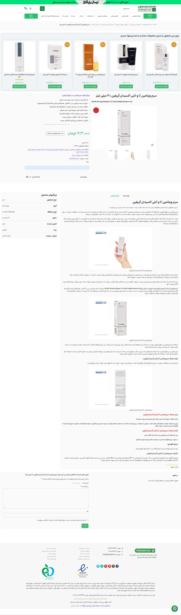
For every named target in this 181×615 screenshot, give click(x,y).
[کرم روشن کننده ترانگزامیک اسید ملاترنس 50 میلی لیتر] (19, 57)
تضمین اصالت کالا (84, 554)
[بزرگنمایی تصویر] (152, 145)
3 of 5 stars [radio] (76, 483)
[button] (162, 86)
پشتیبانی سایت (105, 606)
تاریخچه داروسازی (51, 556)
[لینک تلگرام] (27, 177)
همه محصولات (147, 25)
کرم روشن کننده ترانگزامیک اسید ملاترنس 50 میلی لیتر (19, 75)
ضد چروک (80, 155)
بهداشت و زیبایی (135, 25)
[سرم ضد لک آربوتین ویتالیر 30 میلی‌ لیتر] (55, 57)
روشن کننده (95, 25)
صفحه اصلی (150, 16)
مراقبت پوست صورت (121, 25)
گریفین (84, 142)
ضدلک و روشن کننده (107, 25)
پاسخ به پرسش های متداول (49, 551)
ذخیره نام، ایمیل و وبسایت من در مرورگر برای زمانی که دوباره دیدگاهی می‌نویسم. (61, 520)
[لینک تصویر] (82, 571)
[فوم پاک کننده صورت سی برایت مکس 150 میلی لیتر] (161, 57)
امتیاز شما (85, 483)
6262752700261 (74, 159)
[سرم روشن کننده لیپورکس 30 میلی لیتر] (126, 57)
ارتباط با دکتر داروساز (84, 548)
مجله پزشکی (31, 16)
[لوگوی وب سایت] (146, 8)
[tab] (126, 196)
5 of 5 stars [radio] (73, 483)
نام (87, 511)
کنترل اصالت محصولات (83, 559)
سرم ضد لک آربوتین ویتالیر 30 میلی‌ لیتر (55, 74)
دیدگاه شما (84, 486)
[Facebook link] (117, 566)
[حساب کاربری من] (30, 8)
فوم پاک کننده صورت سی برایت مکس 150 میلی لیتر (161, 74)
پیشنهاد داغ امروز (58, 149)
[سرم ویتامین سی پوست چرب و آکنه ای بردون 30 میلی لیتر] (90, 57)
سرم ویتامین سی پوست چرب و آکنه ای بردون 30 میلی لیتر (90, 75)
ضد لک (43, 149)
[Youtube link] (109, 566)
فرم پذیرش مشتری (51, 548)
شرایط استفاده (52, 554)
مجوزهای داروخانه (84, 551)
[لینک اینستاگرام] (113, 566)
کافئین (83, 289)
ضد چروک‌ (111, 214)
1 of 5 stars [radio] (79, 483)
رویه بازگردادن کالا (51, 559)
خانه (155, 25)
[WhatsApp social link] (30, 177)
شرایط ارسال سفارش (84, 556)
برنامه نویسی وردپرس (92, 606)
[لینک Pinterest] (105, 566)
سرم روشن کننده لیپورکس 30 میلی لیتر (126, 74)
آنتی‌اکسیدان (87, 212)
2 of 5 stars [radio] (78, 483)
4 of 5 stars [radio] (75, 483)
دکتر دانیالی (121, 207)
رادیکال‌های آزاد (171, 282)
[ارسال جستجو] (42, 8)
